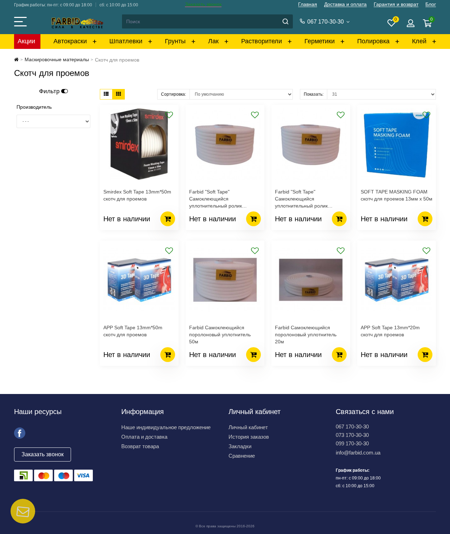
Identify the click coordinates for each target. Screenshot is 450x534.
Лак (213, 41)
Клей (419, 41)
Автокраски (70, 41)
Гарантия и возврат (396, 4)
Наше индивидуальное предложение (166, 427)
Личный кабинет (248, 427)
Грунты (175, 41)
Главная (307, 4)
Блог (430, 4)
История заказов (249, 437)
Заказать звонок (203, 4)
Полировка (373, 41)
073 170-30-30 (352, 435)
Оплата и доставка (144, 437)
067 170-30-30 (352, 427)
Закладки (240, 446)
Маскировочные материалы (57, 59)
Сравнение (242, 456)
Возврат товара (140, 446)
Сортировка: (173, 94)
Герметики (319, 41)
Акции (26, 41)
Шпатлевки (125, 41)
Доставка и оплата (345, 4)
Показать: (313, 94)
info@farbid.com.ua (358, 453)
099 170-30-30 (352, 443)
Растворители (261, 41)
